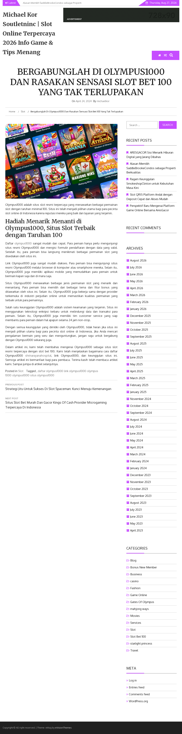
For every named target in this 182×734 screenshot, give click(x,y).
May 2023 (136, 523)
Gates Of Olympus (142, 602)
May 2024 (136, 440)
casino (134, 581)
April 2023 (136, 530)
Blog (133, 560)
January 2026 (138, 309)
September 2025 (141, 336)
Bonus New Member (143, 567)
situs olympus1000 (42, 375)
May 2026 (136, 281)
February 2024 (139, 461)
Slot (20, 371)
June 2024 (136, 433)
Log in (133, 680)
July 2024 (136, 426)
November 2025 (140, 322)
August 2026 (138, 260)
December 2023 (140, 475)
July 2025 (136, 350)
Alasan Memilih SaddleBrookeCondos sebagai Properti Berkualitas (151, 168)
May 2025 (136, 364)
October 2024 (139, 406)
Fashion (135, 588)
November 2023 (140, 482)
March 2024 (137, 454)
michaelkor (103, 101)
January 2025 (138, 392)
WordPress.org (138, 701)
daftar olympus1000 (50, 371)
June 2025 (136, 357)
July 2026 (136, 267)
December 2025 (140, 316)
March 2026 (137, 295)
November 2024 (140, 399)
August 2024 (138, 419)
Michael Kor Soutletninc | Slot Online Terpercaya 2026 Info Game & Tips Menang (29, 33)
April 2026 (136, 288)
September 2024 (141, 412)
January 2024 (138, 468)
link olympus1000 (75, 371)
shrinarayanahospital (38, 355)
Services (135, 622)
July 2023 (136, 509)
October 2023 (139, 489)
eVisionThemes (63, 727)
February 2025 (139, 385)
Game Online (138, 595)
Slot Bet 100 (138, 636)
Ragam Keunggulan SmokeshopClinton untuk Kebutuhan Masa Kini (150, 183)
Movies (135, 616)
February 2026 (139, 302)
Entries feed (136, 687)
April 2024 (136, 447)
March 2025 (137, 378)
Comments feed (139, 694)
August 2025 (138, 343)
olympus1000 (23, 243)
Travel (134, 650)
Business (136, 574)
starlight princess (141, 643)
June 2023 (136, 516)
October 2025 (139, 329)
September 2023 (140, 496)
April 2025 (136, 371)
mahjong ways (139, 609)
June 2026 (136, 274)
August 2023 (138, 502)
